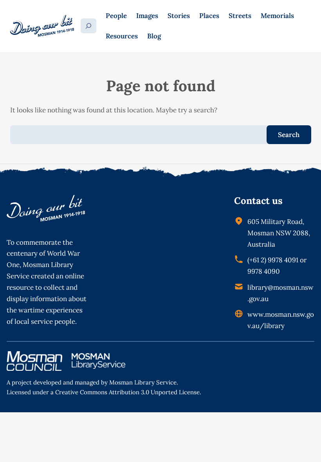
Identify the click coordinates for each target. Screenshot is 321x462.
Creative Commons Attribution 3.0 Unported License (127, 392)
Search (288, 134)
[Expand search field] (89, 26)
